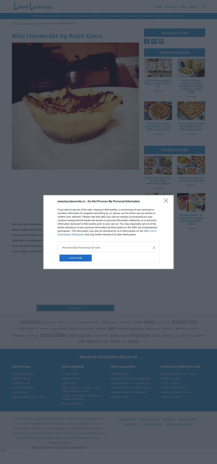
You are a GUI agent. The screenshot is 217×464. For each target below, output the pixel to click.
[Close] (167, 201)
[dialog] (108, 232)
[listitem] (108, 247)
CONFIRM (75, 258)
